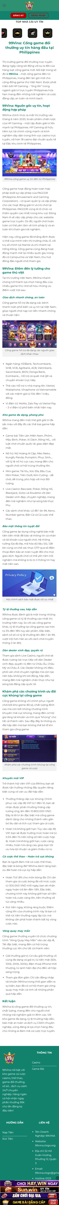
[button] (4, 5)
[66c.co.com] (29, 5)
